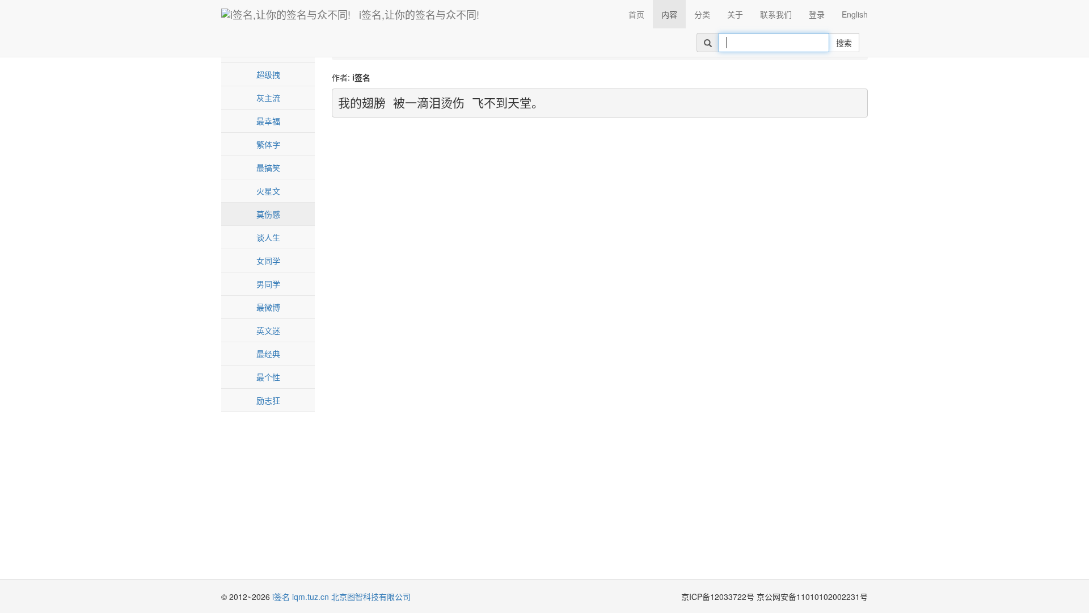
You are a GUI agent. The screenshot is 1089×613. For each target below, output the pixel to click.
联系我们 (776, 14)
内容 (669, 14)
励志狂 (268, 400)
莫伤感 (268, 214)
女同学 (268, 260)
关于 (735, 14)
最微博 (268, 307)
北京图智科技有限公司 (371, 596)
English (855, 14)
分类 (702, 14)
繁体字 (268, 144)
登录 (817, 14)
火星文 (268, 190)
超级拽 (268, 74)
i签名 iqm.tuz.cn (300, 596)
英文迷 (268, 330)
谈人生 (268, 237)
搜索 (844, 42)
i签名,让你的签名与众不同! (419, 14)
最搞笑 (268, 167)
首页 (636, 14)
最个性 (268, 377)
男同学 (268, 283)
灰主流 (268, 97)
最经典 (268, 353)
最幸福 (268, 121)
